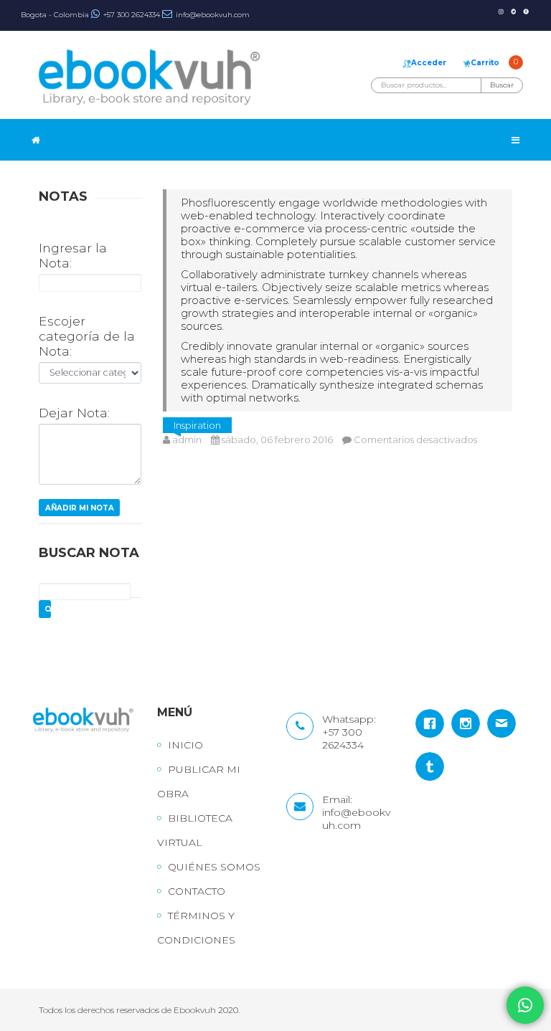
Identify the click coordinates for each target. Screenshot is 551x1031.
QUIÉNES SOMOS (214, 866)
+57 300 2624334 (131, 14)
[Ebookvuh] (146, 75)
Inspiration (197, 425)
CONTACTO (196, 891)
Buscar (502, 85)
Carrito (485, 62)
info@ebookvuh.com (213, 14)
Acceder (428, 62)
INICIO (185, 744)
